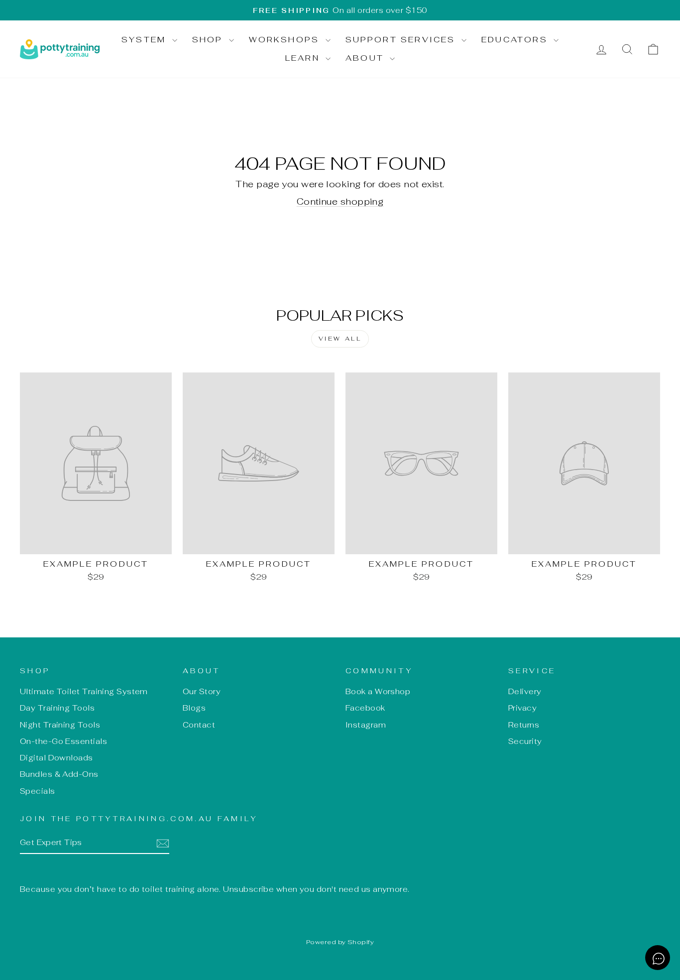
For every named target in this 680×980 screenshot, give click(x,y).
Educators (516, 39)
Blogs (194, 708)
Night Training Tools (60, 725)
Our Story (202, 691)
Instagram (365, 725)
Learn (304, 58)
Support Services (402, 39)
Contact (199, 725)
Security (525, 741)
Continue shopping (340, 201)
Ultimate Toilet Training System (84, 691)
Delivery (525, 691)
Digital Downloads (56, 757)
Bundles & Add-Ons (59, 774)
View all (340, 339)
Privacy (522, 708)
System (145, 39)
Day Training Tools (57, 708)
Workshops (286, 39)
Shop (209, 39)
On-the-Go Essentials (63, 741)
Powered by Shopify (340, 942)
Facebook (365, 708)
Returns (523, 725)
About (366, 58)
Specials (37, 791)
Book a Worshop (377, 691)
